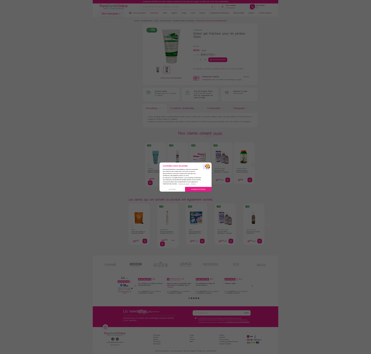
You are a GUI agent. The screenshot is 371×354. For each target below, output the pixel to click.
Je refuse (193, 184)
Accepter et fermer (198, 189)
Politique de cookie (183, 184)
